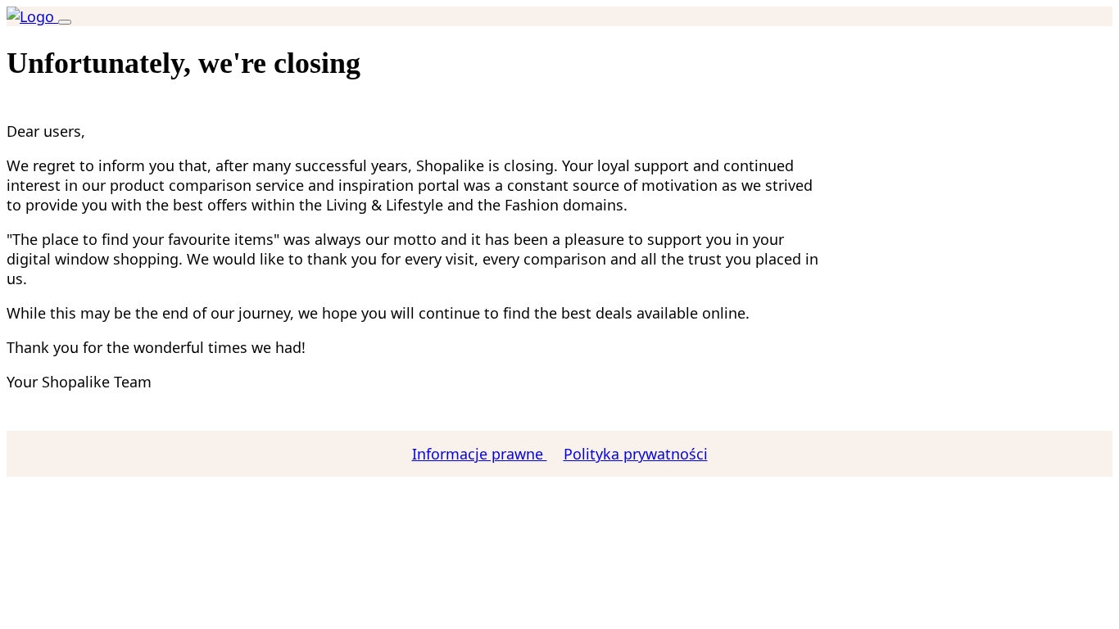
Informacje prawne (479, 454)
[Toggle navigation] (64, 22)
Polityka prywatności (636, 454)
